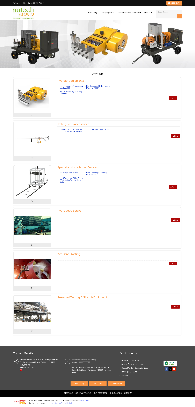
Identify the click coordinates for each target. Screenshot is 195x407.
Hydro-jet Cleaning (69, 210)
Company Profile (108, 12)
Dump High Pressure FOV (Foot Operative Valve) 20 (72, 130)
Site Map (128, 393)
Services (136, 12)
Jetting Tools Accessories (73, 124)
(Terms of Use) (84, 400)
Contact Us (147, 12)
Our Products (123, 12)
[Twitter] (170, 370)
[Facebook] (166, 370)
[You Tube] (174, 370)
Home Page (93, 12)
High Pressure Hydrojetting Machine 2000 (71, 92)
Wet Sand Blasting (68, 254)
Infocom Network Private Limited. (60, 403)
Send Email (175, 3)
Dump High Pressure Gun (99, 129)
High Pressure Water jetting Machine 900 (71, 87)
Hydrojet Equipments (70, 80)
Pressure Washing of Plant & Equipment (82, 297)
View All (125, 375)
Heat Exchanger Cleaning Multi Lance (96, 173)
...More (172, 98)
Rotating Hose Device (69, 172)
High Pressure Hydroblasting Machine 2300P (98, 87)
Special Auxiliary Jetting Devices (77, 167)
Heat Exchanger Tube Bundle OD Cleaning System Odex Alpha (72, 180)
